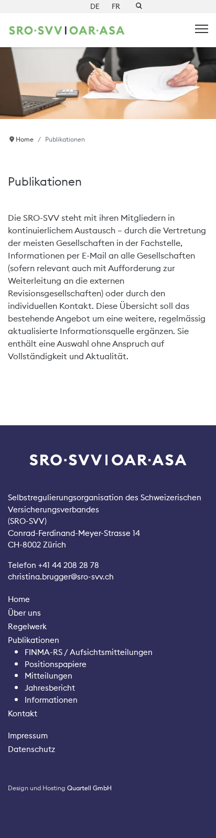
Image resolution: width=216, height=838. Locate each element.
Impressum (28, 735)
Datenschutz (31, 749)
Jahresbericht (50, 688)
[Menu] (201, 29)
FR (116, 6)
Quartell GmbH (89, 788)
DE (95, 6)
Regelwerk (27, 626)
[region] (108, 83)
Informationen (51, 700)
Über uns (24, 613)
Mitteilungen (48, 676)
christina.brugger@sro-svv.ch (61, 577)
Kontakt (22, 713)
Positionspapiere (56, 664)
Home (19, 599)
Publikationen (33, 640)
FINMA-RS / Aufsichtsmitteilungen (89, 652)
